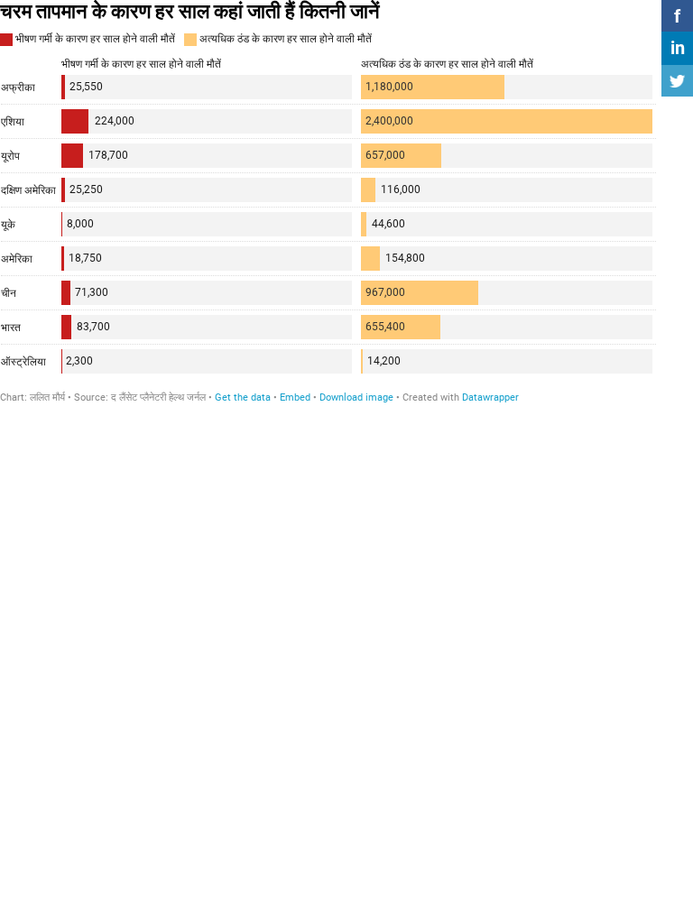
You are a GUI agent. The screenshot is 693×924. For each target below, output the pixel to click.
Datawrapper (490, 397)
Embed (295, 397)
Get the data (243, 397)
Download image (356, 397)
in (677, 48)
